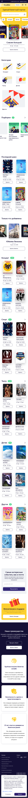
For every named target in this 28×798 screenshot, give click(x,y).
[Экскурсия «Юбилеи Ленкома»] (14, 231)
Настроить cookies (7, 791)
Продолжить (14, 589)
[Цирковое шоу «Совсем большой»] (14, 32)
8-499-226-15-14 (21, 774)
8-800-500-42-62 (15, 1)
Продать (17, 4)
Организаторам (5, 763)
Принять (20, 794)
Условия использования (6, 770)
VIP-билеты (3, 768)
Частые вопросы (5, 759)
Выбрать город (23, 1)
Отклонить (8, 794)
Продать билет (14, 643)
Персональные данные (6, 772)
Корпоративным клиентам (7, 765)
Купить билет (14, 647)
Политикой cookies (9, 784)
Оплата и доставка (5, 757)
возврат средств (18, 707)
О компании (4, 774)
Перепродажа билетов (6, 761)
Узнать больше (14, 616)
